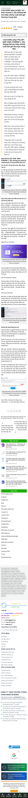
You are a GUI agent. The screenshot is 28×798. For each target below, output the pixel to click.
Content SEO (5, 515)
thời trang (4, 588)
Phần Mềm (4, 539)
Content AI (4, 512)
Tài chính (8, 590)
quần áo (16, 581)
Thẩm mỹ (23, 586)
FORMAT (4, 160)
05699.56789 (19, 613)
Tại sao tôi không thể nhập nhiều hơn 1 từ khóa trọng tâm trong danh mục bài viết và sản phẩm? (16, 482)
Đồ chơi (3, 595)
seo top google (5, 583)
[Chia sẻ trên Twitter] (11, 411)
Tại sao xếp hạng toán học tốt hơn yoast (16, 475)
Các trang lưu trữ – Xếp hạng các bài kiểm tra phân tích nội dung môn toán (16, 445)
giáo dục (16, 573)
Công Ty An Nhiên (20, 21)
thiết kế (3, 586)
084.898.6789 (5, 615)
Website (14, 590)
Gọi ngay (3, 796)
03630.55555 (14, 615)
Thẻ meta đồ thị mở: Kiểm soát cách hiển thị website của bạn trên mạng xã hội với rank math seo (16, 468)
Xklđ (23, 590)
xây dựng (4, 593)
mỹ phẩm (23, 578)
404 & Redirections (7, 494)
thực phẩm (10, 588)
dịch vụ (10, 573)
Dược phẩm (4, 573)
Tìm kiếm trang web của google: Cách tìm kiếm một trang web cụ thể (15, 460)
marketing (17, 578)
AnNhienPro (4, 500)
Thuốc (18, 586)
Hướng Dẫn (4, 527)
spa (15, 583)
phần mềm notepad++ (7, 542)
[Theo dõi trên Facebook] (2, 630)
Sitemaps (4, 548)
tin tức (3, 590)
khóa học (14, 576)
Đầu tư (21, 593)
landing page (5, 578)
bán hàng (4, 568)
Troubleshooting (6, 8)
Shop (11, 583)
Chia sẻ (3, 506)
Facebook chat (8, 796)
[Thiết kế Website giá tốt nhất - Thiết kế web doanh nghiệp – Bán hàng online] (14, 2)
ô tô (12, 593)
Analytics (4, 497)
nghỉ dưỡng (4, 581)
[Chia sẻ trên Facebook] (8, 411)
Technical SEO (5, 551)
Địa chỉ (25, 796)
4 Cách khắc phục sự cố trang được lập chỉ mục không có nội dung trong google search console (20, 425)
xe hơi (19, 590)
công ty (13, 571)
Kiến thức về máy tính (7, 530)
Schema (3, 545)
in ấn (3, 576)
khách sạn (7, 576)
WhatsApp (20, 796)
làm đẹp (11, 578)
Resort (20, 581)
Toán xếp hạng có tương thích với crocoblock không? (16, 452)
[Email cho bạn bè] (14, 411)
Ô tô (9, 593)
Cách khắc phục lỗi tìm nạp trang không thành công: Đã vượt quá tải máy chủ (7, 428)
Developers (4, 518)
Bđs (8, 568)
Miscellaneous (5, 533)
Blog (2, 503)
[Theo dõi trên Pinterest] (8, 630)
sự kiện (19, 583)
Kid (18, 576)
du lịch (17, 571)
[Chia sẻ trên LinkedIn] (19, 411)
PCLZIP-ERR (20, 418)
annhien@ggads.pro (10, 620)
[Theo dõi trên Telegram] (16, 630)
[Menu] (2, 2)
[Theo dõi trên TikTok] (5, 630)
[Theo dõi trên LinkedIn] (11, 630)
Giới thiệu (21, 573)
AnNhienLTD (8, 624)
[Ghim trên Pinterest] (17, 411)
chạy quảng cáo (5, 571)
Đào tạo (17, 593)
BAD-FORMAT (12, 418)
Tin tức (3, 554)
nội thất (10, 581)
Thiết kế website (11, 586)
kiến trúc (23, 576)
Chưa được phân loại (7, 509)
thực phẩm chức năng (20, 588)
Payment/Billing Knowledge (9, 536)
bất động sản (14, 568)
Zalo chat (14, 796)
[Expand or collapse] (25, 35)
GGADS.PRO (5, 524)
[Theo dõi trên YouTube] (14, 630)
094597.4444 (5, 618)
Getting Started (6, 521)
